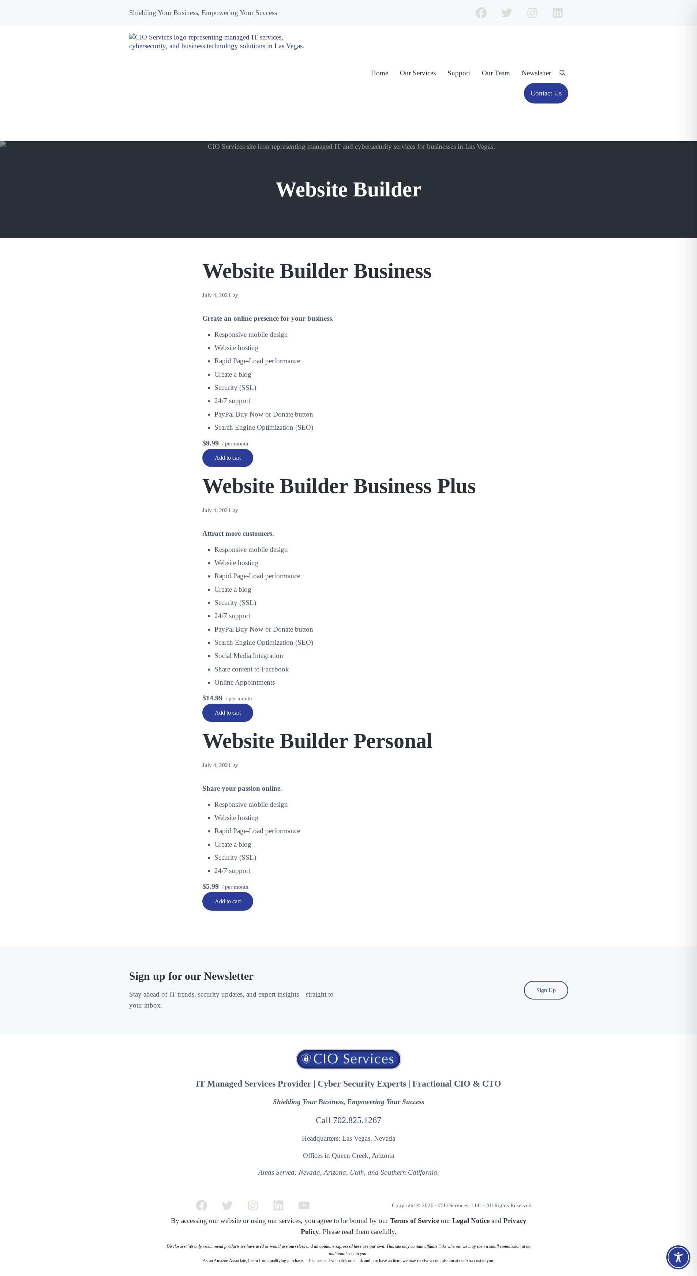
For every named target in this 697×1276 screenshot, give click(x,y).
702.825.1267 (357, 1120)
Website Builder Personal (317, 740)
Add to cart (228, 458)
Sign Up (546, 990)
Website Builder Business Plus (339, 485)
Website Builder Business (317, 270)
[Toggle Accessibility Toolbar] (678, 1257)
